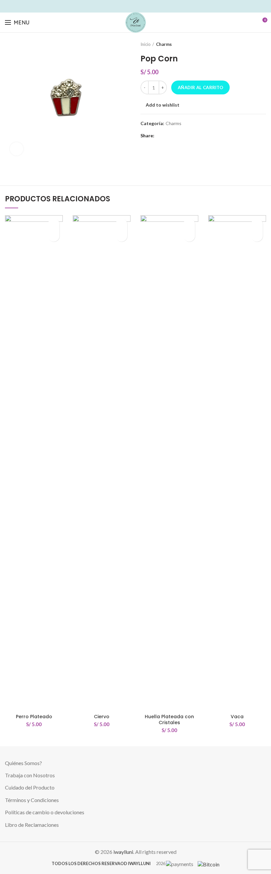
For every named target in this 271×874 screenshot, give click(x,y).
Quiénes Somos (22, 763)
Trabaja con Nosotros (30, 775)
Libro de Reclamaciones (32, 825)
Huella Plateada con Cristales (169, 719)
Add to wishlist (162, 105)
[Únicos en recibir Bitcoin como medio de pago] (206, 863)
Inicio (145, 44)
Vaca (237, 717)
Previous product (249, 44)
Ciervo (101, 717)
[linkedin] (139, 6)
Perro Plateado (34, 717)
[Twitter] (124, 6)
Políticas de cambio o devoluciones (44, 812)
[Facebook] (116, 6)
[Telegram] (154, 6)
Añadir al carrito (200, 87)
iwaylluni (123, 852)
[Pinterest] (132, 6)
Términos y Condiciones (32, 800)
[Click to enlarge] (16, 148)
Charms (164, 44)
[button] (53, 236)
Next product (262, 44)
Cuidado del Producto (30, 787)
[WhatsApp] (147, 6)
